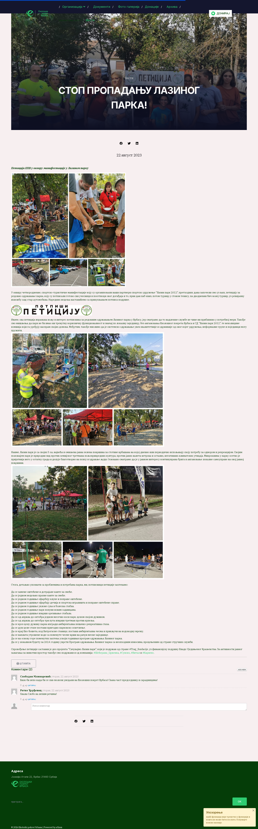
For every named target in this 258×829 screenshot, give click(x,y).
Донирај (223, 13)
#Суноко (125, 652)
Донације (152, 7)
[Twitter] (129, 143)
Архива (172, 7)
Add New (242, 670)
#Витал (135, 652)
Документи (101, 7)
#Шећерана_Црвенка (106, 652)
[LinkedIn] (137, 143)
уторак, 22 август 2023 (65, 676)
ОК (239, 801)
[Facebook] (121, 143)
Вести (90, 20)
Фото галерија (128, 7)
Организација (72, 7)
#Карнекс (148, 652)
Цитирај (32, 685)
